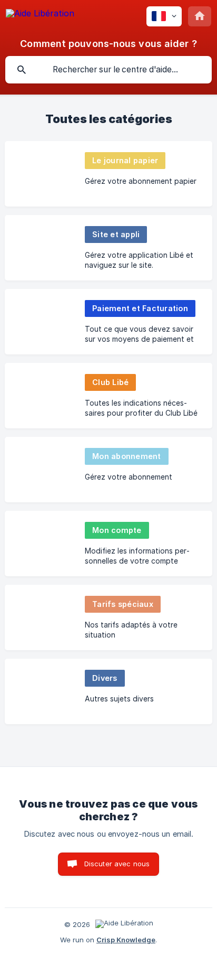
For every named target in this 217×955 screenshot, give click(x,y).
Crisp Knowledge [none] (125, 939)
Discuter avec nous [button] (117, 863)
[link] (108, 174)
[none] (40, 15)
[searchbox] (108, 69)
